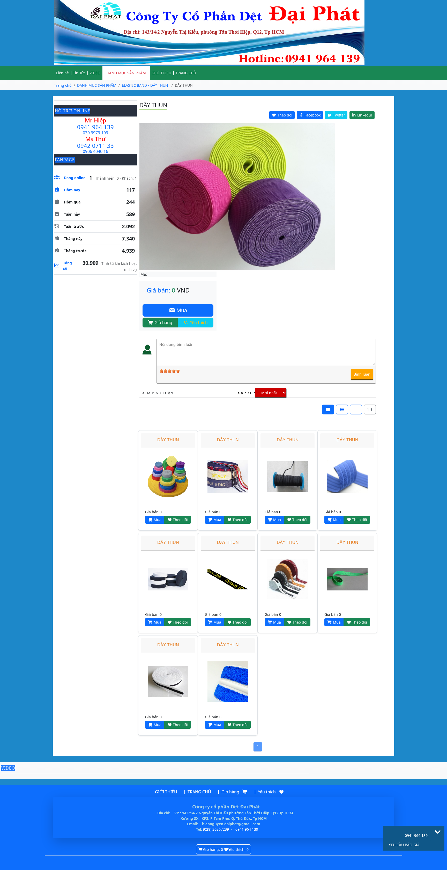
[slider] (169, 371)
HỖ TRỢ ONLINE (72, 111)
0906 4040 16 (95, 151)
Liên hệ (62, 72)
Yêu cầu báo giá (404, 844)
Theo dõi (180, 519)
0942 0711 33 (95, 145)
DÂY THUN (168, 440)
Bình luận (362, 374)
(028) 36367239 (216, 829)
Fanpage (65, 160)
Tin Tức (79, 72)
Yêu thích (198, 322)
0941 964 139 (95, 127)
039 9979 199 (95, 133)
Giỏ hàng (162, 322)
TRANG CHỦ (185, 72)
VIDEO (95, 72)
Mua (181, 310)
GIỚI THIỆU (161, 72)
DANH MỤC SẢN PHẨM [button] (126, 72)
